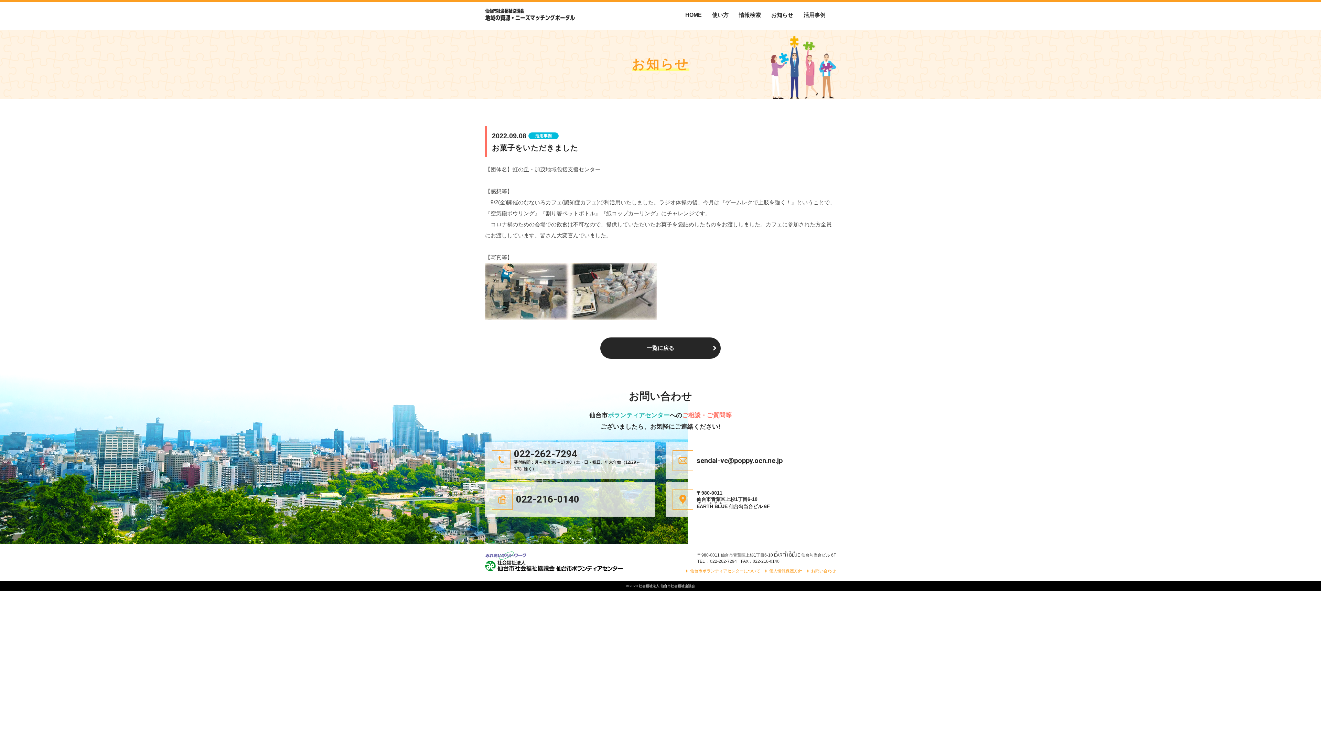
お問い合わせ (823, 571)
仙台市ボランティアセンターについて (725, 571)
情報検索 (750, 15)
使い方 (720, 15)
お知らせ (782, 15)
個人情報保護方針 (785, 571)
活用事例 (815, 15)
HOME (693, 15)
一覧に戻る (660, 348)
